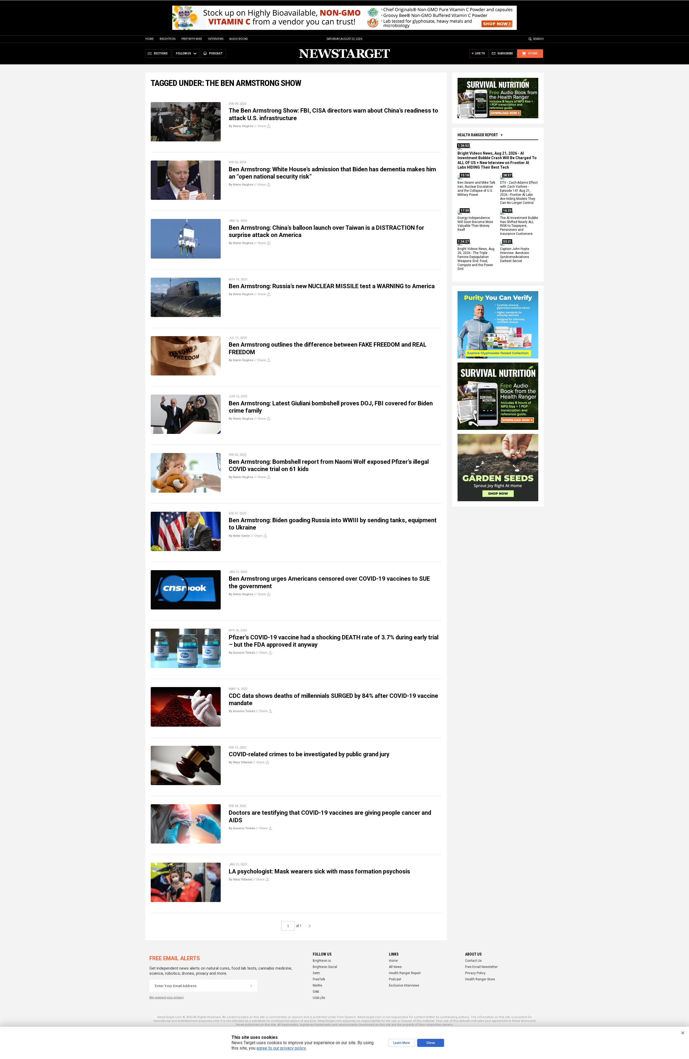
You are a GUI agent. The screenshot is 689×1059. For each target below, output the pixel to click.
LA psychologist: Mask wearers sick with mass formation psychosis (319, 871)
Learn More (401, 1043)
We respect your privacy (166, 997)
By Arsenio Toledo (242, 652)
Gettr (316, 973)
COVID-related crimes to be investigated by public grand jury (309, 754)
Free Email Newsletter (481, 967)
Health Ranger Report (478, 135)
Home (149, 38)
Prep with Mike (191, 38)
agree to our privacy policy (281, 1048)
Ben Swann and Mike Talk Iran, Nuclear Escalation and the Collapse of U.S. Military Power (476, 189)
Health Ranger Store (480, 979)
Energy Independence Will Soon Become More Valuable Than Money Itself (475, 224)
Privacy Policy (475, 973)
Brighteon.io (322, 961)
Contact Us (473, 961)
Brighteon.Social (325, 967)
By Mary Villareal (240, 762)
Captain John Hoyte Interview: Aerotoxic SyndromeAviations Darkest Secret (514, 255)
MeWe (317, 985)
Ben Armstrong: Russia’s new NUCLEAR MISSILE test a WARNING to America (332, 286)
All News (395, 967)
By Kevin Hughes (241, 126)
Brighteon (167, 38)
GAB (316, 992)
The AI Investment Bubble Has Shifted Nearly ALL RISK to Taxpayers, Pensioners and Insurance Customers (519, 226)
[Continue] (251, 986)
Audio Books (238, 38)
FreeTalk (319, 979)
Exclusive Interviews (404, 985)
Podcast (395, 979)
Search (538, 38)
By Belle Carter (239, 536)
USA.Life (319, 998)
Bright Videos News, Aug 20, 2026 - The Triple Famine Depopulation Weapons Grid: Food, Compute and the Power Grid (476, 259)
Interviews (215, 38)
